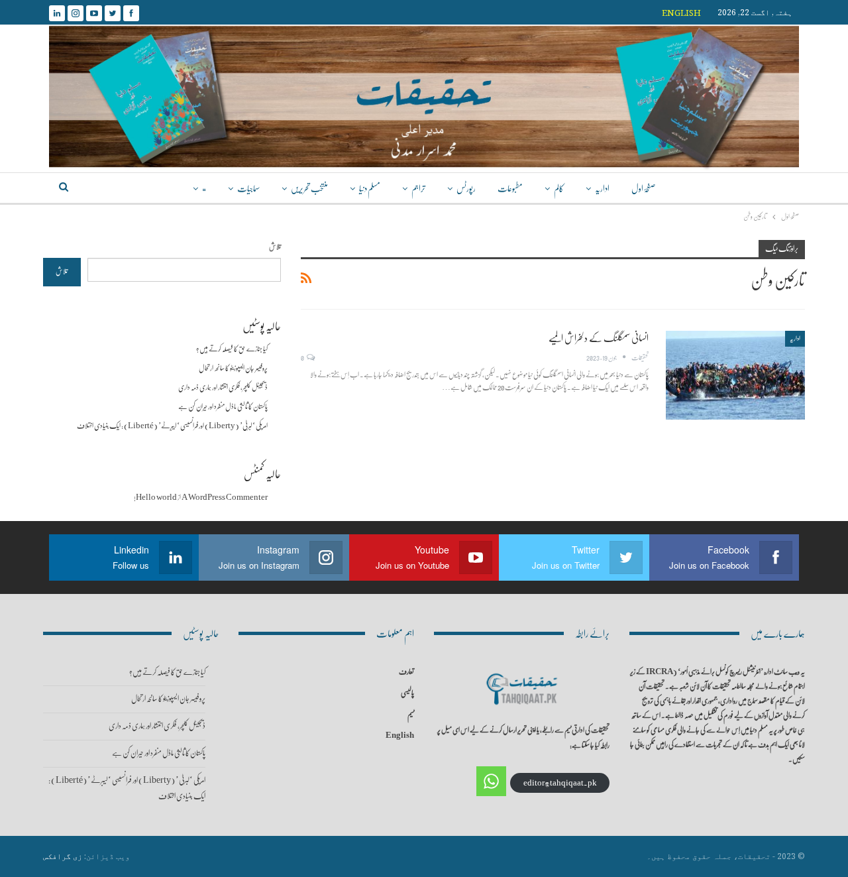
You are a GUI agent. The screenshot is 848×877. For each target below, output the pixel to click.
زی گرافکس (62, 856)
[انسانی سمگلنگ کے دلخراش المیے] (735, 375)
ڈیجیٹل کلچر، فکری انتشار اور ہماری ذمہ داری (223, 387)
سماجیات (248, 188)
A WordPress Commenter (225, 497)
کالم (559, 188)
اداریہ (602, 188)
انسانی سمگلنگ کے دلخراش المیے (599, 338)
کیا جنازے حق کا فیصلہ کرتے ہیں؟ (232, 349)
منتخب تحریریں (309, 188)
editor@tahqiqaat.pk (560, 783)
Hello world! (155, 497)
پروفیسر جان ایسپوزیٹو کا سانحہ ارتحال (233, 368)
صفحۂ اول (643, 188)
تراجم (418, 188)
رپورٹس (466, 188)
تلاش (275, 247)
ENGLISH (681, 13)
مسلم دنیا (369, 188)
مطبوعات (510, 188)
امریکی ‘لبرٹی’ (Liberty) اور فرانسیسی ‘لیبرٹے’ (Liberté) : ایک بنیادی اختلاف (172, 426)
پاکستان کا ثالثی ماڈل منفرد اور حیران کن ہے (223, 407)
